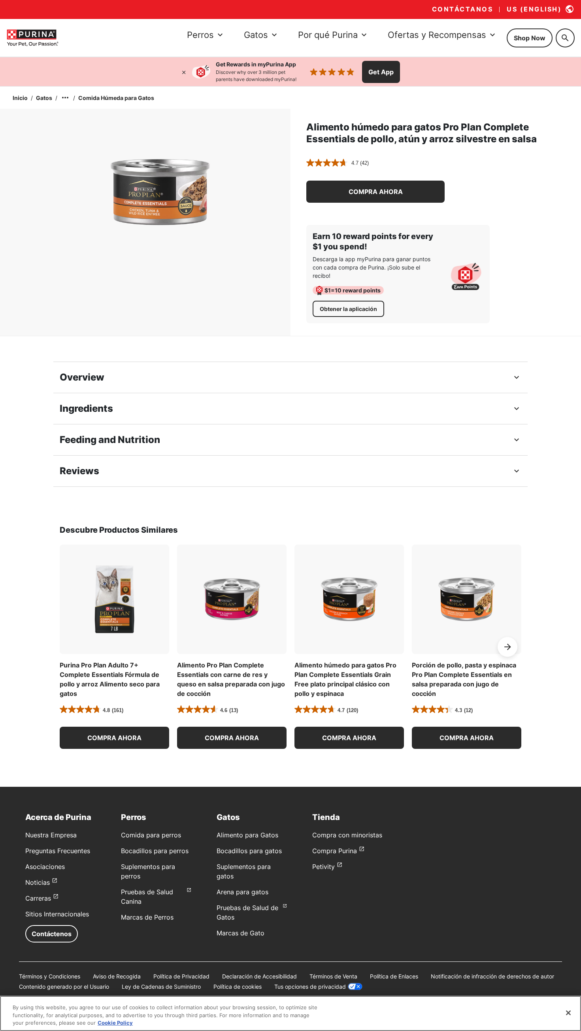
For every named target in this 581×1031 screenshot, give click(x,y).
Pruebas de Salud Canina (147, 896)
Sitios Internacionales (57, 914)
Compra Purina (334, 851)
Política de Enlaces (394, 976)
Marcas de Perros (147, 917)
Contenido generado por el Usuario (64, 986)
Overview (82, 377)
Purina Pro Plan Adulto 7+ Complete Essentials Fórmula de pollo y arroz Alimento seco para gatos (110, 679)
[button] (375, 192)
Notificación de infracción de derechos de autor (492, 976)
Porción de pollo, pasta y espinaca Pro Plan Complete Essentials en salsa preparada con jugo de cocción (464, 679)
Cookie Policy (115, 1023)
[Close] (568, 1013)
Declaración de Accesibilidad (259, 976)
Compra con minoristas (347, 835)
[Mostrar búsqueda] (565, 37)
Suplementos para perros (148, 871)
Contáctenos (52, 934)
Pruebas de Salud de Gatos (247, 912)
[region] (290, 1013)
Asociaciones (45, 867)
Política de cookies (237, 986)
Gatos (44, 97)
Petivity (323, 867)
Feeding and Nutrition (110, 439)
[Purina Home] (32, 38)
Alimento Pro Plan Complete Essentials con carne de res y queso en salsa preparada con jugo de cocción (231, 679)
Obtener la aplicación (348, 308)
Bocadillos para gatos (249, 851)
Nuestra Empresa (51, 835)
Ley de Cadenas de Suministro (161, 986)
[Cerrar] (184, 72)
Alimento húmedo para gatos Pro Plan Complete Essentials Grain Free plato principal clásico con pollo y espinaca (345, 679)
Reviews (79, 471)
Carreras (38, 898)
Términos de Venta (333, 976)
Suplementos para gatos (244, 871)
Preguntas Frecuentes (57, 851)
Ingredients (86, 408)
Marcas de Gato (240, 933)
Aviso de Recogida (117, 976)
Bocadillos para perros (155, 851)
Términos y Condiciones (49, 976)
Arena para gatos (242, 892)
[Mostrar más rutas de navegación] (65, 97)
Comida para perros (151, 835)
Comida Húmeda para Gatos (116, 97)
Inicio (20, 97)
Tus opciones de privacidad (310, 986)
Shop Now (529, 38)
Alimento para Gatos (247, 835)
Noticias (37, 882)
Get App (381, 72)
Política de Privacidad (181, 976)
